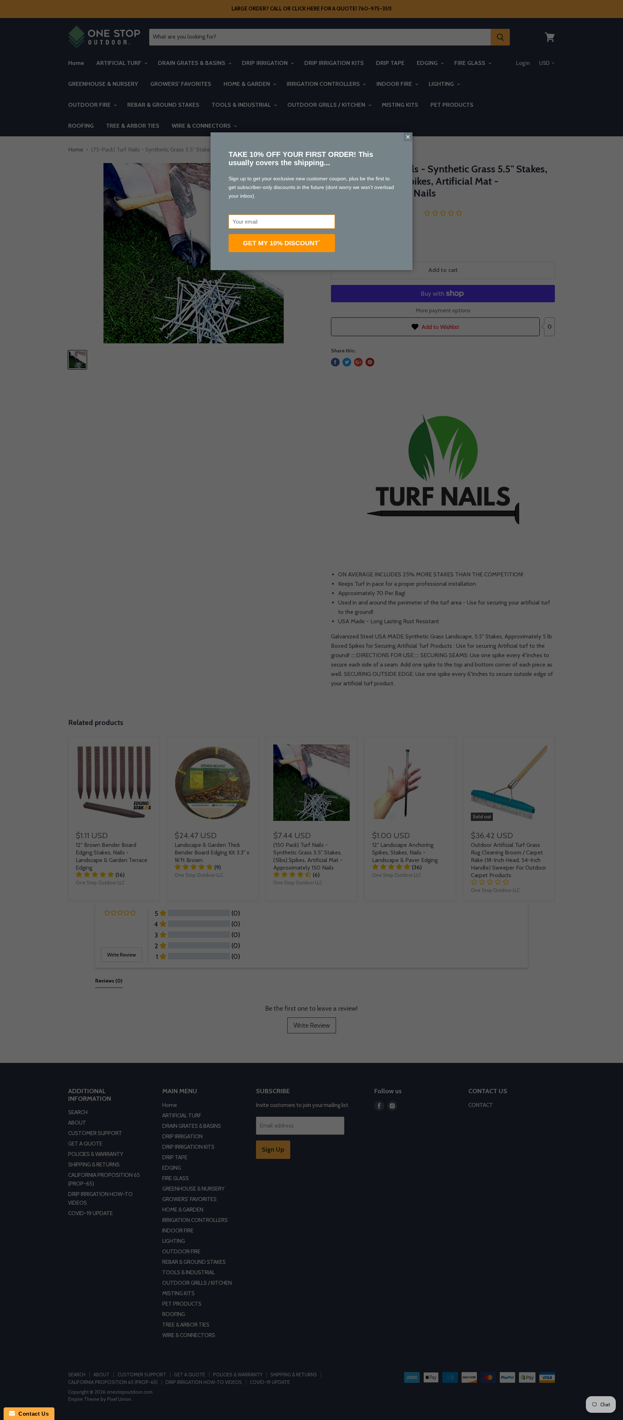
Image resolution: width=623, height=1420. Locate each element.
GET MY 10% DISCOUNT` (282, 243)
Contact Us (32, 1414)
